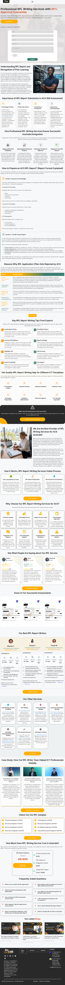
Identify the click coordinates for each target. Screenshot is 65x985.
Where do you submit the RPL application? (17, 884)
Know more (4, 686)
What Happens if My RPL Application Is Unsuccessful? (16, 905)
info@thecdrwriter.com (55, 967)
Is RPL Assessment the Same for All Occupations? (47, 899)
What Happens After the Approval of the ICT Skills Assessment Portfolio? (50, 885)
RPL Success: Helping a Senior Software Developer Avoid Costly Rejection (32, 780)
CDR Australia (8, 712)
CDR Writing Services (42, 735)
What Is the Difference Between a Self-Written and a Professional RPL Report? (16, 912)
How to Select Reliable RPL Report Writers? (50, 906)
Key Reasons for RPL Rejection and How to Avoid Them (54, 937)
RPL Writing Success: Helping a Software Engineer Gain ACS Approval (11, 780)
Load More (32, 315)
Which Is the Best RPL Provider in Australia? (50, 911)
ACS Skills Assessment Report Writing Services (8, 741)
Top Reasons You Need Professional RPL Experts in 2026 (31, 938)
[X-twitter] (7, 956)
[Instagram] (12, 956)
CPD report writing (25, 710)
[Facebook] (5, 956)
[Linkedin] (10, 956)
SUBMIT (32, 59)
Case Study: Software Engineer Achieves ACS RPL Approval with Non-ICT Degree (54, 780)
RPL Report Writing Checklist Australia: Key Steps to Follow (10, 937)
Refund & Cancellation (44, 981)
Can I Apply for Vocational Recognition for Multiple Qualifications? (49, 892)
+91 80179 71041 (56, 965)
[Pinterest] (5, 958)
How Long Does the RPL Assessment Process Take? (15, 898)
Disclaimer (35, 981)
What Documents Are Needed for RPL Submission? (15, 890)
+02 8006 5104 (16, 27)
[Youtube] (15, 956)
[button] (32, 2)
